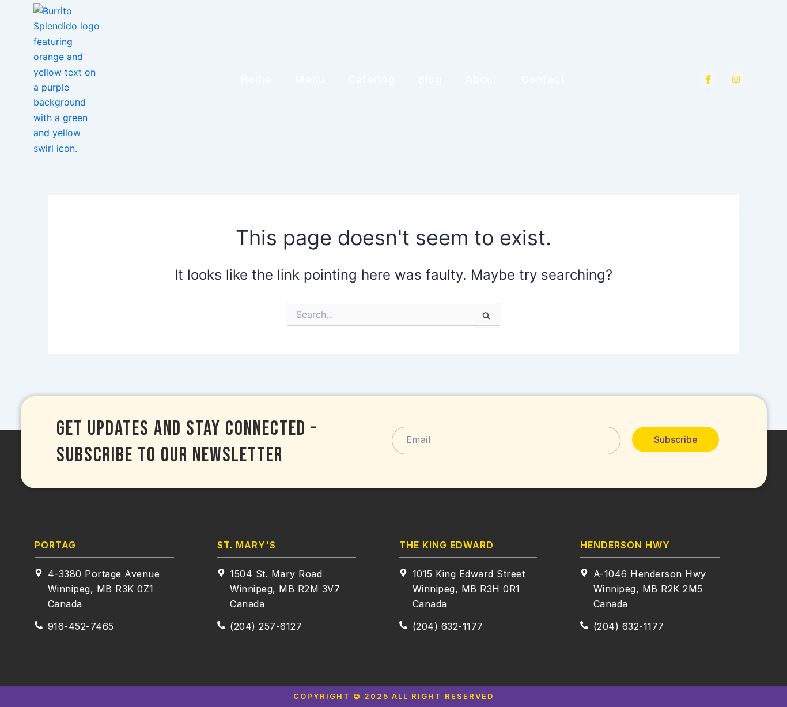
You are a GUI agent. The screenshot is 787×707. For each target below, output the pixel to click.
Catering (371, 79)
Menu (309, 79)
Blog (430, 79)
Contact (543, 79)
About (481, 79)
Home (256, 79)
